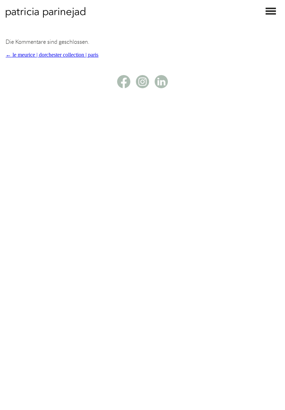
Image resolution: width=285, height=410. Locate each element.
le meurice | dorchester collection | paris (52, 55)
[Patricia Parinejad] (46, 16)
